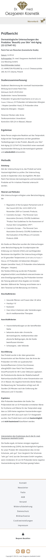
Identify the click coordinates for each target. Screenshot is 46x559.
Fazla (23, 492)
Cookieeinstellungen (23, 521)
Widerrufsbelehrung (23, 506)
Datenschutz (23, 511)
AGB (23, 497)
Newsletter (23, 487)
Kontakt (23, 483)
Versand (23, 502)
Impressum (23, 525)
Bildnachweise (23, 516)
